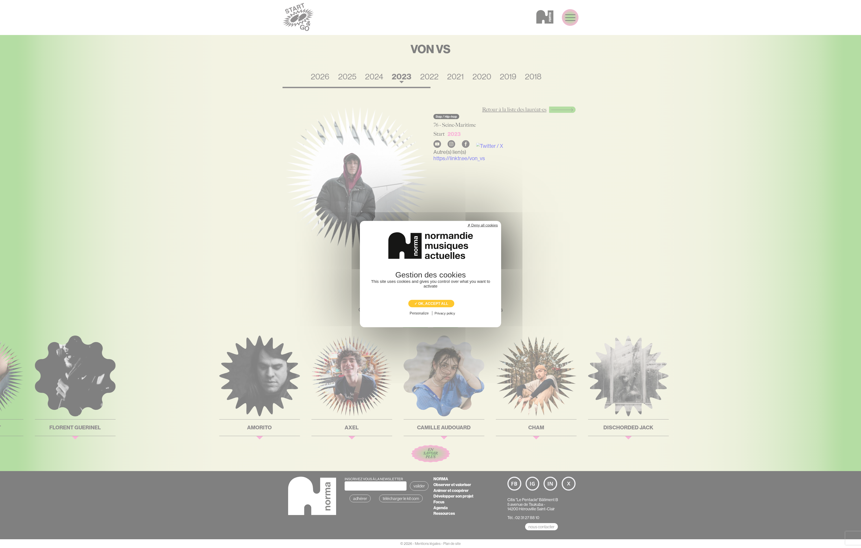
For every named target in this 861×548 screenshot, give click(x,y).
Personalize (419, 313)
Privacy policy (445, 313)
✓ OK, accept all (431, 303)
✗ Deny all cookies (482, 225)
